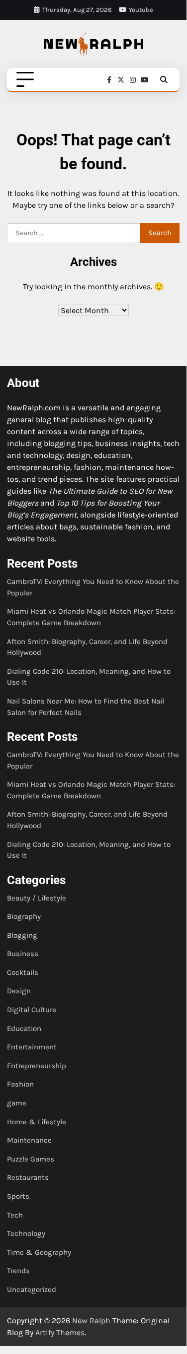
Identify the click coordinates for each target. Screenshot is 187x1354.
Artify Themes (60, 1332)
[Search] (164, 80)
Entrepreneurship (36, 1065)
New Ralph (91, 1320)
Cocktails (22, 972)
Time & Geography (39, 1252)
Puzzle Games (30, 1159)
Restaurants (28, 1177)
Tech (15, 1215)
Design (19, 990)
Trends (18, 1270)
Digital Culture (31, 1009)
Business (22, 953)
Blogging (22, 935)
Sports (18, 1196)
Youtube (141, 9)
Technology (26, 1233)
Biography (24, 916)
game (16, 1102)
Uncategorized (31, 1289)
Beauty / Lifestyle (36, 898)
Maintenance (29, 1140)
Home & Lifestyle (36, 1121)
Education (24, 1028)
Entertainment (32, 1046)
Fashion (20, 1084)
